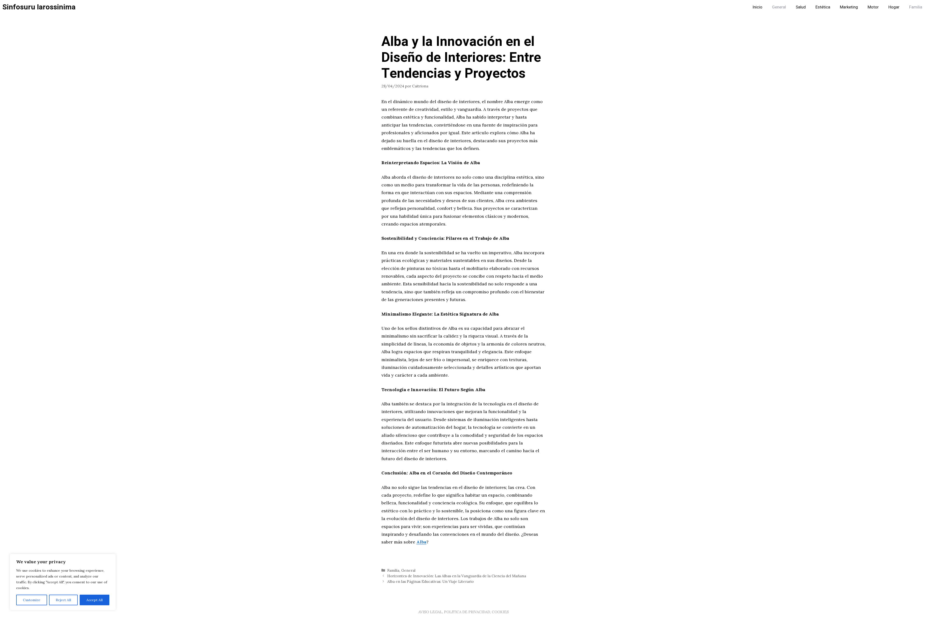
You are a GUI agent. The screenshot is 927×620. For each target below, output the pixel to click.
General (779, 7)
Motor (873, 7)
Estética (822, 7)
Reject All (63, 600)
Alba (421, 542)
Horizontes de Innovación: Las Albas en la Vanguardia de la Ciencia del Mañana (456, 576)
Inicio (757, 7)
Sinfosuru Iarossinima (39, 7)
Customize (31, 600)
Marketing (849, 7)
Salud (801, 7)
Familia (915, 7)
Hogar (893, 7)
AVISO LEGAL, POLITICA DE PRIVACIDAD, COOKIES (463, 612)
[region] (63, 582)
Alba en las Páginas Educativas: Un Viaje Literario (430, 581)
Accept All (94, 600)
